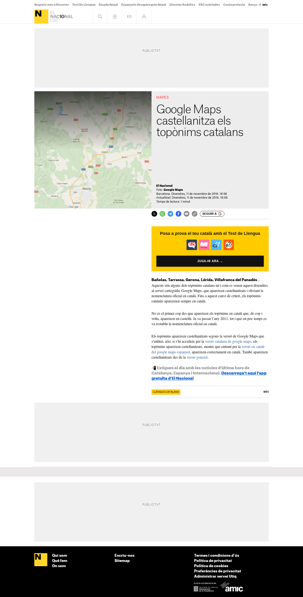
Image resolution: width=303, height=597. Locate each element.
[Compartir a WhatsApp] (162, 214)
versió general (197, 357)
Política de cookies (211, 566)
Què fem (59, 561)
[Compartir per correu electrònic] (186, 214)
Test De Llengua (83, 4)
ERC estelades (209, 4)
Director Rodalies (182, 4)
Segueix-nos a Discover (51, 4)
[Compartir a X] (154, 214)
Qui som (59, 555)
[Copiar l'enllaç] (194, 214)
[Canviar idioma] (129, 16)
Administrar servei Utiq (215, 576)
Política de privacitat (213, 561)
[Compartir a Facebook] (178, 214)
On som (59, 566)
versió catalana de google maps (228, 341)
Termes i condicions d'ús (216, 555)
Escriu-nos (124, 555)
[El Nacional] (41, 16)
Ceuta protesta (234, 4)
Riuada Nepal (108, 4)
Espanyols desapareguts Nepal (143, 4)
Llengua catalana (166, 392)
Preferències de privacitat (217, 571)
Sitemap (122, 561)
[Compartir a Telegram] (170, 214)
